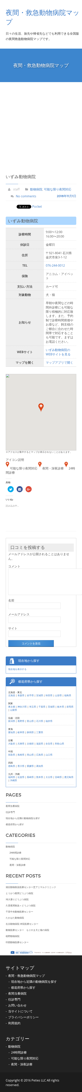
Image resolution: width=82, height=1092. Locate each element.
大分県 (49, 777)
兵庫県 (21, 743)
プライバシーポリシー (23, 1017)
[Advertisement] (41, 125)
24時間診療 (15, 852)
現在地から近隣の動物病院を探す (23, 818)
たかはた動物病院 (15, 917)
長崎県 (30, 777)
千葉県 (42, 706)
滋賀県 (39, 743)
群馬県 (70, 706)
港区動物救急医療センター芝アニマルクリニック (31, 887)
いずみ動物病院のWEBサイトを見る (58, 352)
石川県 (39, 721)
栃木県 (60, 706)
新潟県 (11, 721)
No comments (26, 196)
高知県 (39, 766)
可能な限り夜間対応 (57, 189)
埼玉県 (32, 706)
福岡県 (11, 777)
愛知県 (11, 732)
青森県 (21, 695)
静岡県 (30, 732)
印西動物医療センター (17, 942)
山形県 (58, 695)
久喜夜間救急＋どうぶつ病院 (20, 905)
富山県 (30, 721)
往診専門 (10, 812)
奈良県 (49, 743)
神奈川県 (22, 706)
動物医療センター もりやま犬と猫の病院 (27, 930)
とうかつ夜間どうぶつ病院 (19, 893)
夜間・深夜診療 (18, 864)
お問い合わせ (17, 1005)
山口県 (49, 754)
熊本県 (39, 777)
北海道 (11, 695)
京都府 (30, 743)
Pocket (37, 206)
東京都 (11, 706)
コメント (14, 566)
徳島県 (11, 766)
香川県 (21, 766)
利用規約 (14, 1023)
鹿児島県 (68, 777)
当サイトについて (20, 1011)
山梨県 (13, 710)
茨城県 (51, 706)
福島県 (67, 695)
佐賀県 (21, 777)
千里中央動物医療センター (19, 911)
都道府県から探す (15, 824)
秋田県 (49, 695)
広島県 (39, 754)
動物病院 (36, 189)
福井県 (49, 721)
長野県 (21, 721)
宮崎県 (58, 777)
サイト (12, 628)
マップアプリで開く (59, 362)
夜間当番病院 (12, 806)
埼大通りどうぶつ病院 (17, 899)
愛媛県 (30, 766)
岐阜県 (21, 732)
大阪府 (11, 743)
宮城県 (39, 695)
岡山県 (30, 754)
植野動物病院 (12, 936)
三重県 (39, 732)
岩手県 (30, 695)
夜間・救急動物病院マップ (26, 976)
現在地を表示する (17, 669)
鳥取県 (11, 754)
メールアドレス (19, 614)
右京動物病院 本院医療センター (22, 923)
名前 (11, 600)
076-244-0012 (55, 265)
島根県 (21, 754)
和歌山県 (59, 743)
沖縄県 (13, 780)
